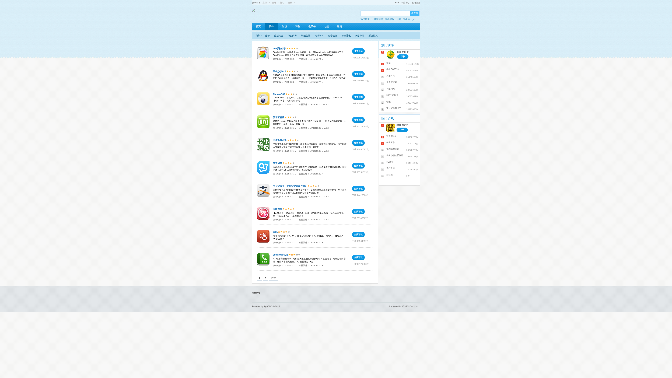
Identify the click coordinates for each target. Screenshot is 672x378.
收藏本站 (405, 2)
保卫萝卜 (390, 142)
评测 (297, 26)
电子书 (312, 26)
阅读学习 (319, 35)
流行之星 (390, 168)
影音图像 (332, 35)
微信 (388, 63)
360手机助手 (279, 48)
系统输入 (373, 35)
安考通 (406, 19)
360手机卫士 (404, 52)
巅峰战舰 (389, 19)
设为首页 (416, 2)
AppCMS (268, 306)
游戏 (284, 26)
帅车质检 (378, 19)
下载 (403, 56)
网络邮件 (359, 35)
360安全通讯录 (280, 255)
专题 (326, 26)
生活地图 (278, 35)
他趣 (398, 19)
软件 (271, 26)
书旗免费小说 (280, 140)
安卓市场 (256, 2)
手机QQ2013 (279, 71)
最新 (339, 26)
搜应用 (414, 13)
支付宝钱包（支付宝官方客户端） (290, 186)
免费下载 (358, 51)
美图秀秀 (277, 209)
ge (413, 19)
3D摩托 (389, 162)
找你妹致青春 (392, 149)
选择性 (389, 175)
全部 (267, 35)
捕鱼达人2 (391, 136)
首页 (258, 26)
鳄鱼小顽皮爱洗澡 (394, 155)
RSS (397, 2)
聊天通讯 (346, 35)
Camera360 (279, 94)
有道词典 (277, 163)
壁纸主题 (305, 35)
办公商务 (292, 35)
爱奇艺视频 (278, 117)
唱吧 (275, 232)
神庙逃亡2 (402, 125)
